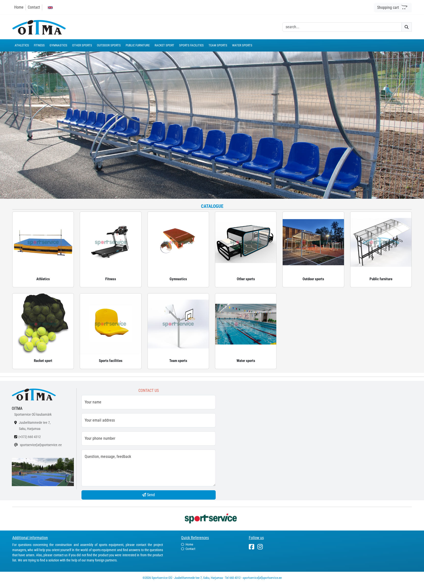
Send (150, 494)
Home (19, 7)
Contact (34, 7)
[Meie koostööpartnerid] (212, 518)
